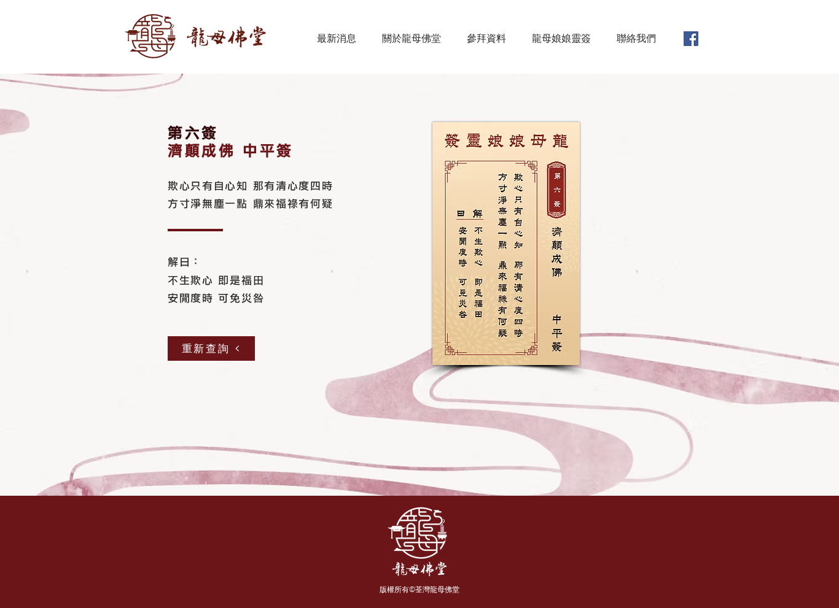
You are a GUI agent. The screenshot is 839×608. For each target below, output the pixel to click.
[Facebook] (691, 38)
